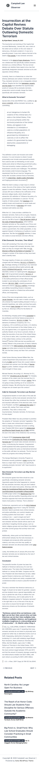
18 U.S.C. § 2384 (22, 320)
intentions (26, 201)
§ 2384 (9, 362)
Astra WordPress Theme (24, 761)
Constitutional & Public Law (14, 691)
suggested (29, 316)
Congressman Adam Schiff (21, 437)
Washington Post (26, 494)
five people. (12, 55)
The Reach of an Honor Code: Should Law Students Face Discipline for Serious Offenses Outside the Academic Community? (19, 708)
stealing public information (25, 178)
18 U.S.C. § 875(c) (21, 285)
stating (29, 380)
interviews (20, 205)
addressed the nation (26, 405)
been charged (15, 306)
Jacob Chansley (7, 299)
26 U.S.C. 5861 (13, 283)
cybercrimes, (12, 178)
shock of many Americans (21, 60)
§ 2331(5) (21, 233)
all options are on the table (19, 376)
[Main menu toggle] (34, 5)
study (25, 460)
